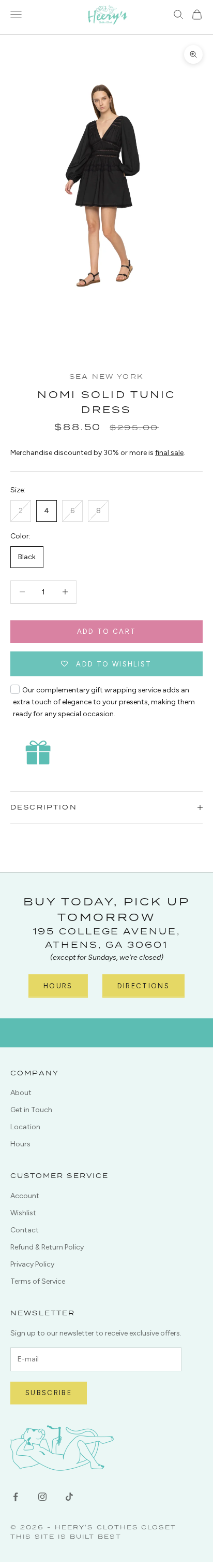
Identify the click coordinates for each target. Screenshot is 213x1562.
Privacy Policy (32, 1264)
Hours (58, 986)
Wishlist (23, 1213)
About (21, 1092)
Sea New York (106, 376)
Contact (24, 1230)
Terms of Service (37, 1281)
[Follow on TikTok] (69, 1497)
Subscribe (48, 1393)
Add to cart (106, 631)
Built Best (95, 1536)
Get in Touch (31, 1109)
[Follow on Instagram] (42, 1497)
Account (24, 1195)
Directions (143, 986)
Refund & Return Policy (47, 1247)
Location (25, 1127)
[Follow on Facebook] (15, 1497)
